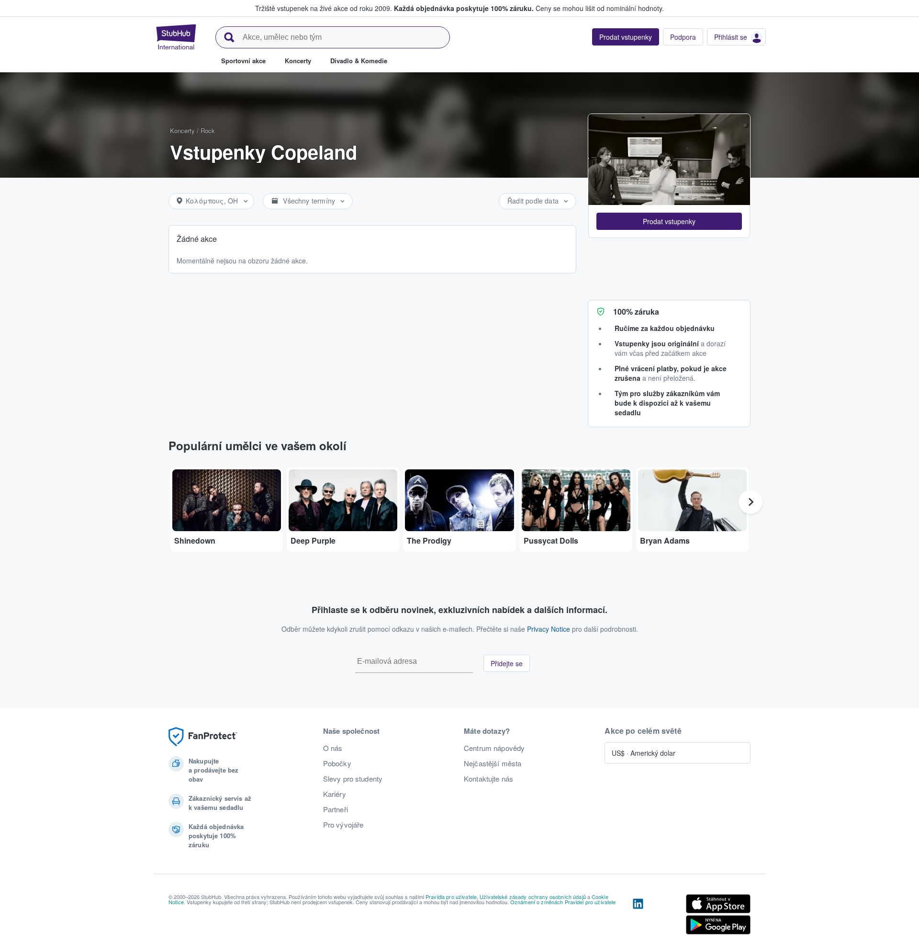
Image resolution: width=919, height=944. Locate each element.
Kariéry (334, 794)
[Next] (750, 502)
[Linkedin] (638, 916)
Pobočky (337, 763)
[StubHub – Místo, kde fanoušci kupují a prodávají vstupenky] (176, 36)
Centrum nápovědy (494, 748)
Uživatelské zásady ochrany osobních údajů (533, 896)
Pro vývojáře (343, 825)
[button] (669, 221)
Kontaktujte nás (488, 779)
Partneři (335, 809)
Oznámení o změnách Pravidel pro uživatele (563, 902)
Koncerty (182, 130)
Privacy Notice (548, 629)
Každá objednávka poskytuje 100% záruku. (464, 8)
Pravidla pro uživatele (451, 896)
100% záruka (636, 311)
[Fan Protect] (202, 737)
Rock (208, 130)
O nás (333, 748)
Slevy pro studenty (353, 779)
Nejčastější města (492, 763)
